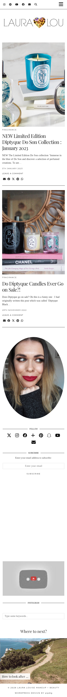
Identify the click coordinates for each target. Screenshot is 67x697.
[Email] (29, 4)
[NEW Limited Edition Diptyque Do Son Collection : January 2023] (33, 84)
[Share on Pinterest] (18, 179)
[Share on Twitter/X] (13, 179)
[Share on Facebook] (9, 179)
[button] (62, 5)
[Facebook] (23, 4)
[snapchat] (49, 435)
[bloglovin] (33, 435)
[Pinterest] (10, 4)
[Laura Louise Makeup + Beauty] (33, 20)
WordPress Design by (33, 693)
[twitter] (9, 435)
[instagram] (17, 435)
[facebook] (25, 435)
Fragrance (9, 130)
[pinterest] (41, 435)
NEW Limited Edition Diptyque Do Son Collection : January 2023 (31, 142)
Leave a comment (12, 173)
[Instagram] (4, 4)
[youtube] (57, 435)
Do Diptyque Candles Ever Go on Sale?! (32, 286)
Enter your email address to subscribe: (33, 457)
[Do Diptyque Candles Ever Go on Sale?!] (33, 232)
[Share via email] (4, 179)
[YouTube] (16, 4)
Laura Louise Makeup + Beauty (38, 688)
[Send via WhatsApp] (22, 179)
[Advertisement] (33, 519)
